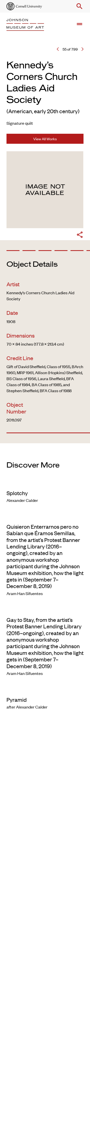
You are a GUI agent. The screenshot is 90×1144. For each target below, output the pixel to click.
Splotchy (17, 492)
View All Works (45, 138)
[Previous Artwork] (57, 49)
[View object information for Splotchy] (45, 482)
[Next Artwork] (82, 49)
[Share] (80, 235)
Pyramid (16, 699)
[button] (79, 6)
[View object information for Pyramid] (45, 689)
